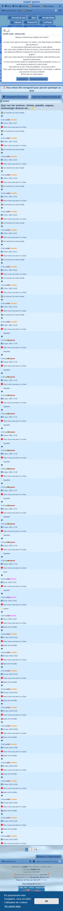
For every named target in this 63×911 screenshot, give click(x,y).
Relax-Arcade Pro (29, 884)
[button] (36, 849)
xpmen (12, 340)
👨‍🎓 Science (4, 101)
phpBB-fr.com (35, 869)
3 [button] (33, 849)
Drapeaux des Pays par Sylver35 (28, 880)
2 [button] (29, 849)
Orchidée (13, 120)
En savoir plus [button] (13, 906)
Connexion (22, 78)
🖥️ (2, 116)
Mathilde (13, 579)
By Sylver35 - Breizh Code (39, 877)
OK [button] (46, 901)
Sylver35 (43, 874)
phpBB (24, 867)
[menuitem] (8, 6)
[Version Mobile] (56, 10)
